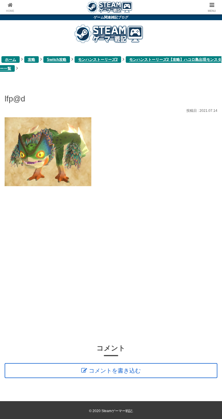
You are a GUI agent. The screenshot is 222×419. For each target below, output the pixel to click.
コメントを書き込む (115, 370)
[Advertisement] (111, 264)
